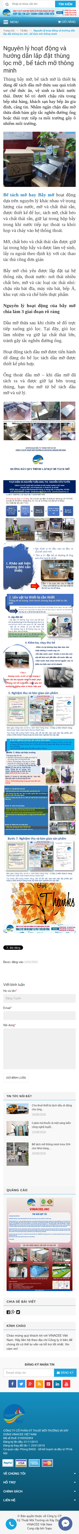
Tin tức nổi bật (19, 1096)
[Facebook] (8, 1312)
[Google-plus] (13, 1312)
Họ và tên (10, 990)
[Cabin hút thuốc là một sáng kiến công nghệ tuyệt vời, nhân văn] (18, 1128)
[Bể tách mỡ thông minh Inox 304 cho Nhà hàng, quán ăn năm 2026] (18, 1154)
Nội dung (9, 1025)
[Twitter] (18, 1312)
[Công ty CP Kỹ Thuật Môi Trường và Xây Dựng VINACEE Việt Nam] (39, 12)
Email (7, 1008)
